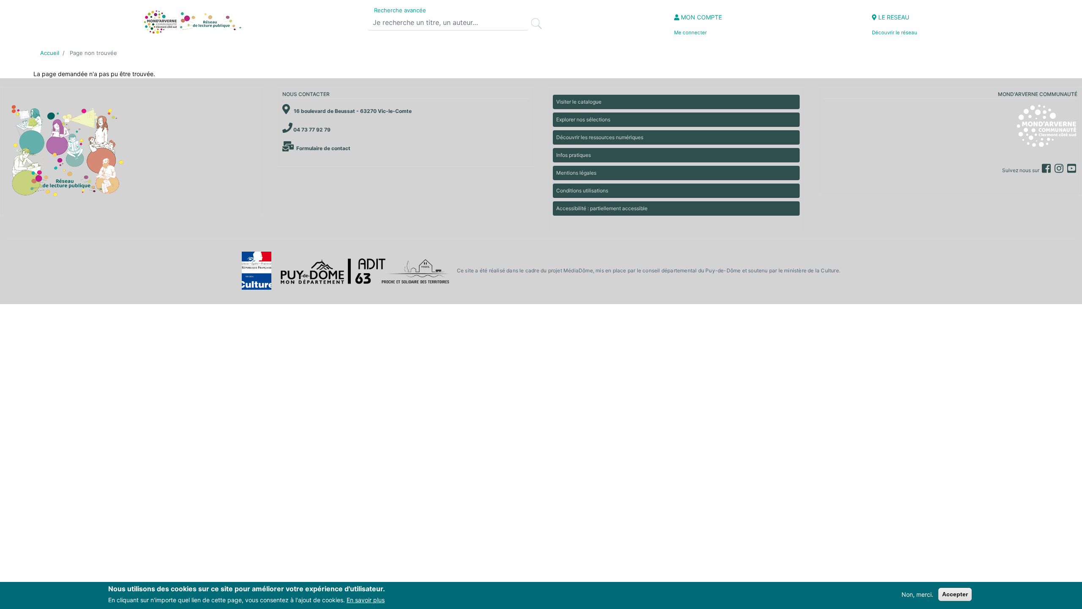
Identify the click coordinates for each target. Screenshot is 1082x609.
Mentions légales (576, 173)
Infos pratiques (573, 155)
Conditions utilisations (582, 190)
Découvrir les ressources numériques (599, 137)
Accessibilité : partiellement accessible (602, 208)
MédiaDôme (578, 270)
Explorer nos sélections (583, 119)
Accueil (49, 52)
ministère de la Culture (811, 270)
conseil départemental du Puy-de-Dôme (691, 270)
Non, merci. (917, 594)
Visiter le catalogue (578, 102)
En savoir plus (366, 600)
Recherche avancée (400, 10)
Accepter (955, 594)
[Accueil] (191, 22)
